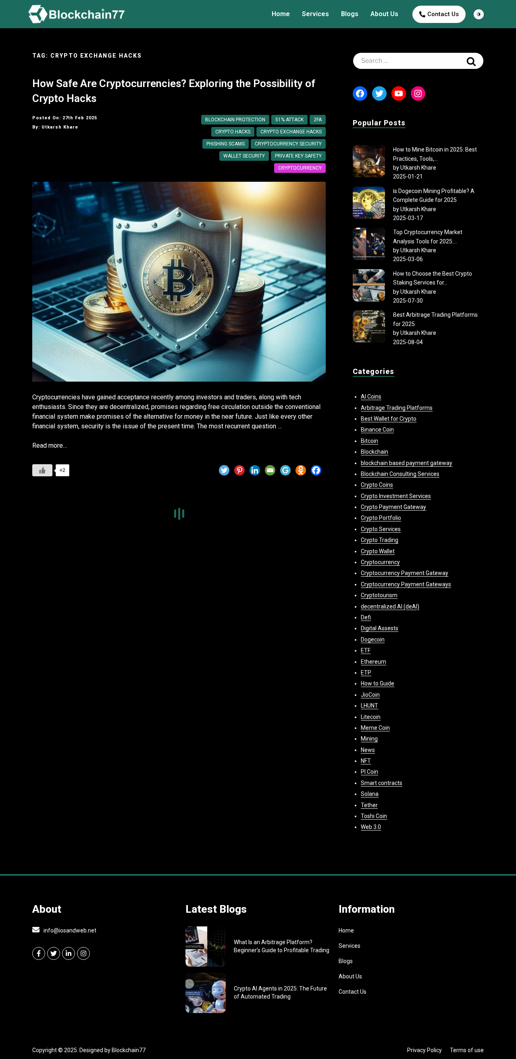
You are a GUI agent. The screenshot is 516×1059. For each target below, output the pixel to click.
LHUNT (369, 705)
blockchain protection (235, 120)
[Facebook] (316, 470)
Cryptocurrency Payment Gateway (404, 573)
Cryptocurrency (300, 168)
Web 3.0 (371, 827)
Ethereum (373, 661)
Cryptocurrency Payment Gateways (406, 584)
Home (281, 14)
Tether (369, 805)
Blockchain (374, 452)
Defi (366, 617)
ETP (366, 672)
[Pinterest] (239, 470)
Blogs (349, 14)
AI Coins (371, 396)
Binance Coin (377, 429)
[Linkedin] (255, 470)
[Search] (471, 61)
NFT (366, 761)
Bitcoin (369, 441)
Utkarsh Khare (418, 167)
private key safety (298, 156)
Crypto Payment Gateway (393, 507)
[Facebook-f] (38, 953)
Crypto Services (381, 529)
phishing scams (225, 144)
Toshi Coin (374, 816)
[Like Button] (42, 470)
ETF (365, 650)
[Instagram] (418, 93)
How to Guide (377, 683)
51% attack (289, 120)
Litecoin (371, 717)
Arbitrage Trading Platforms (397, 408)
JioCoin (370, 694)
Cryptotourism (379, 595)
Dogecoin (373, 639)
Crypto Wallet (378, 551)
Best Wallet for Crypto (388, 418)
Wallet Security (244, 156)
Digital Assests (379, 628)
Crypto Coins (377, 485)
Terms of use (467, 1050)
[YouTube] (398, 93)
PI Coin (369, 771)
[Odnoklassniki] (300, 470)
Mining (369, 738)
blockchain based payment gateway (406, 463)
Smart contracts (381, 783)
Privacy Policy (424, 1050)
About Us (384, 14)
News (368, 750)
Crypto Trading (379, 540)
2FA (318, 120)
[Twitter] (224, 470)
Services (315, 14)
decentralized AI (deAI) (390, 606)
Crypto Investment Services (396, 496)
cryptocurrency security (288, 144)
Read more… (49, 445)
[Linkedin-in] (68, 953)
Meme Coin (375, 728)
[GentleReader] (285, 470)
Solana (370, 794)
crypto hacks (232, 132)
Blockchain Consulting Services (400, 474)
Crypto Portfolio (381, 518)
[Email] (270, 470)
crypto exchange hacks (291, 132)
